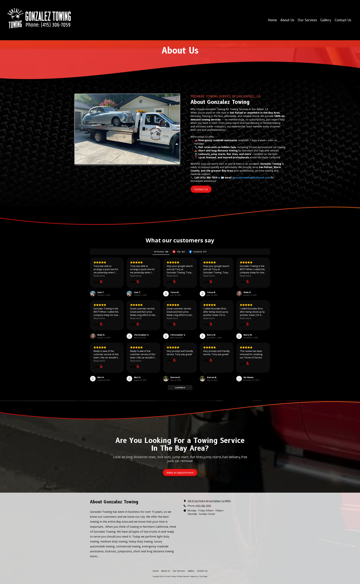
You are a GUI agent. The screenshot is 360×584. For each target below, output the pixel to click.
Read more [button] (99, 275)
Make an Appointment (180, 472)
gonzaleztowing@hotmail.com (251, 177)
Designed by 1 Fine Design (198, 576)
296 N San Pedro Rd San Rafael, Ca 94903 (209, 501)
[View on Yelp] (98, 282)
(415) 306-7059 (203, 505)
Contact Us (201, 189)
